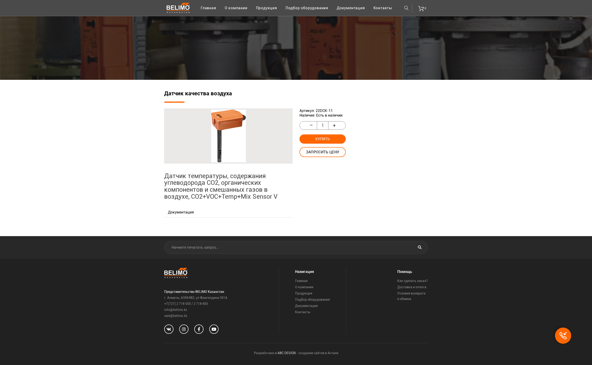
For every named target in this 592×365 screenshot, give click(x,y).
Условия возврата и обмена (411, 296)
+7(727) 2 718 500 (177, 304)
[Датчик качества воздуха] (228, 136)
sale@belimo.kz (175, 316)
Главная (208, 8)
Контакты (382, 8)
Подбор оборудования (307, 8)
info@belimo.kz (175, 310)
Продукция (266, 8)
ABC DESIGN (287, 353)
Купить (322, 139)
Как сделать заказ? (412, 281)
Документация (351, 8)
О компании (236, 8)
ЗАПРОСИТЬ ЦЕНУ (322, 152)
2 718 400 (201, 304)
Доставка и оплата (411, 287)
